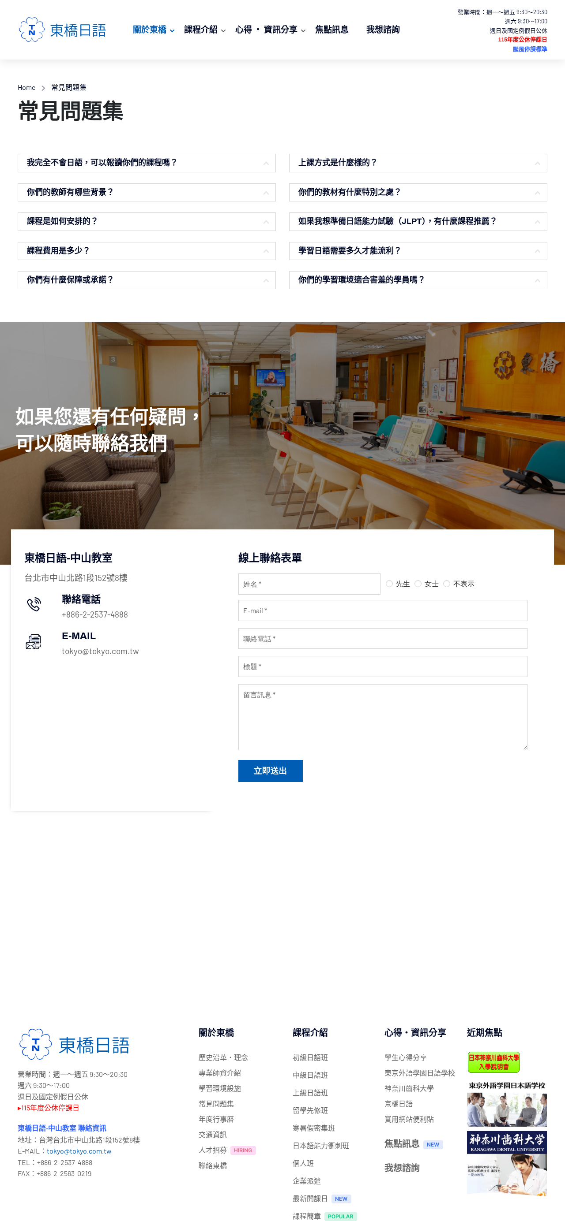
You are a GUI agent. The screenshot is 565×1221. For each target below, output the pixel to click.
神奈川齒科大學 (409, 1088)
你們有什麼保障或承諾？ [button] (70, 279)
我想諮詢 (383, 29)
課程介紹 (201, 29)
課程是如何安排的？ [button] (62, 221)
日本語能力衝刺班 (321, 1145)
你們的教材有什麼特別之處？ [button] (350, 192)
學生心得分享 (405, 1057)
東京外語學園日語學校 (419, 1072)
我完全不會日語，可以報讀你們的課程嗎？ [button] (102, 162)
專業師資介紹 (220, 1072)
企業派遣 (307, 1180)
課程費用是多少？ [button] (58, 250)
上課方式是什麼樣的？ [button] (338, 162)
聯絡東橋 (213, 1165)
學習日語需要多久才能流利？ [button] (350, 250)
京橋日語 (398, 1103)
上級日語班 (310, 1092)
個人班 (303, 1163)
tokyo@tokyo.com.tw (79, 1151)
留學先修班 (310, 1110)
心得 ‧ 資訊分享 (266, 29)
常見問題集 (216, 1103)
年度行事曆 (216, 1119)
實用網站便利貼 (409, 1119)
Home (27, 87)
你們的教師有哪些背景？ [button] (70, 192)
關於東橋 (149, 29)
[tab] (147, 163)
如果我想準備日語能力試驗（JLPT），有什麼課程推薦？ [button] (397, 221)
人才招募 (213, 1150)
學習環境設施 (220, 1088)
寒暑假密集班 (314, 1128)
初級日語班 (310, 1057)
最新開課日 (310, 1198)
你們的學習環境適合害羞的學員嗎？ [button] (362, 279)
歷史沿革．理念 (223, 1057)
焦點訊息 (332, 29)
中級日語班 (310, 1075)
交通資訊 (213, 1134)
